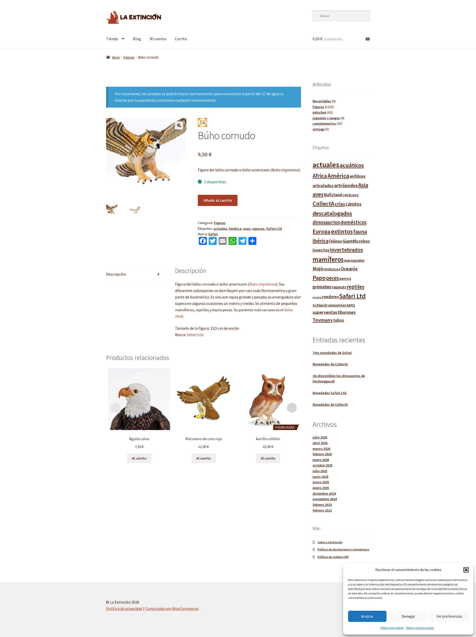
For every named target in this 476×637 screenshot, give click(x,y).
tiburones (347, 312)
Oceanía (349, 269)
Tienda (112, 38)
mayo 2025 (321, 482)
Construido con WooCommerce (172, 608)
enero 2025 (321, 488)
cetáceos (350, 194)
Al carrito (139, 458)
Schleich (320, 305)
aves (246, 228)
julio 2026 (320, 437)
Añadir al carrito (218, 200)
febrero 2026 (322, 454)
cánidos (353, 204)
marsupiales (354, 260)
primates (322, 287)
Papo (319, 278)
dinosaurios (326, 222)
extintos (342, 231)
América (235, 228)
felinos (335, 241)
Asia (363, 185)
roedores (330, 296)
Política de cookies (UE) (333, 557)
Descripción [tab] (116, 274)
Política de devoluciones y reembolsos (343, 549)
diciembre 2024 (324, 493)
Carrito (181, 38)
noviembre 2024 (325, 499)
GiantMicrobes (356, 241)
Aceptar (367, 616)
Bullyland (333, 195)
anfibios (357, 176)
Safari (213, 234)
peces (332, 278)
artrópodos (346, 185)
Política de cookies (392, 628)
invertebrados (346, 249)
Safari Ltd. (195, 334)
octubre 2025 (322, 465)
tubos (338, 320)
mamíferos (328, 259)
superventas (325, 312)
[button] (466, 569)
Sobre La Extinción (330, 542)
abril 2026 (320, 443)
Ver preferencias (449, 616)
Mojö (318, 268)
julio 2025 (320, 471)
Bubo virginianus (262, 284)
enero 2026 (321, 460)
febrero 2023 (322, 504)
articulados (323, 185)
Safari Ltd (274, 228)
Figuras (128, 57)
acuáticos (352, 165)
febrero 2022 (322, 510)
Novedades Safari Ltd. (330, 393)
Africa (320, 175)
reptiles (355, 286)
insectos (321, 250)
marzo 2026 (321, 448)
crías (340, 204)
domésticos (353, 222)
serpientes (337, 305)
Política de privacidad (420, 628)
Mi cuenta (158, 38)
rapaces (258, 228)
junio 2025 (320, 476)
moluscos (332, 268)
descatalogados (332, 213)
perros (345, 278)
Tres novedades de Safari (332, 352)
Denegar (408, 616)
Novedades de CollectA (330, 364)
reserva (317, 297)
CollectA (323, 203)
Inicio (116, 57)
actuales (220, 228)
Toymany (323, 320)
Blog (137, 38)
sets (351, 305)
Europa (321, 231)
